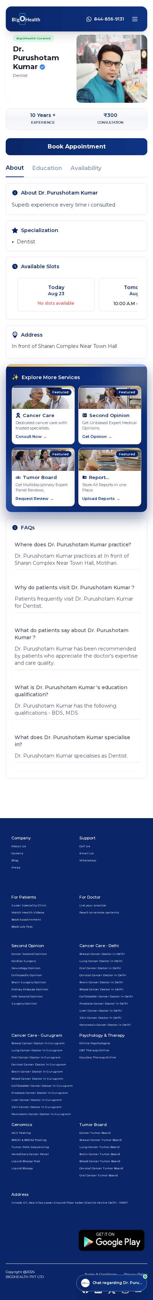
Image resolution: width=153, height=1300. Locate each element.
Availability (85, 168)
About (15, 167)
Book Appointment (77, 146)
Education (47, 168)
